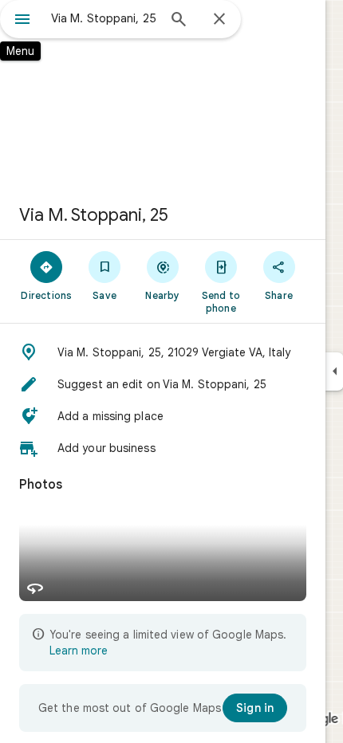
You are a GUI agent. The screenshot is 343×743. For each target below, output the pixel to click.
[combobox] (103, 18)
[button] (162, 352)
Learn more (78, 650)
